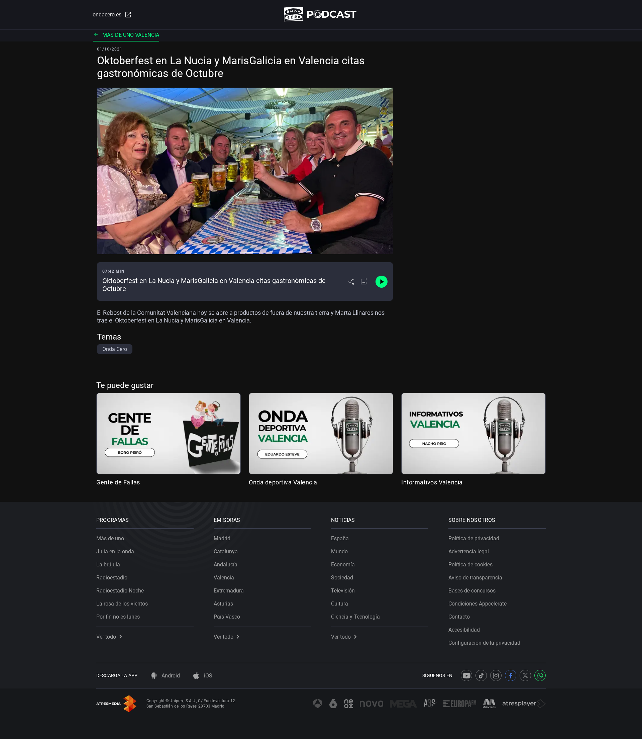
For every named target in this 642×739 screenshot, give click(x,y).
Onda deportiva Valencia (283, 482)
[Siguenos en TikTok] (481, 675)
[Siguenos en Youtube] (466, 675)
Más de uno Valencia (130, 35)
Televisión (343, 590)
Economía (343, 564)
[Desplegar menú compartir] (351, 281)
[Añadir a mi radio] (364, 281)
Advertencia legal (468, 551)
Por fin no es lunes (118, 617)
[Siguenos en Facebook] (510, 675)
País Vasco (227, 617)
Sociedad (342, 577)
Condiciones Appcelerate (477, 604)
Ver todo (106, 637)
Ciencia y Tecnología (355, 617)
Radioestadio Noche (120, 590)
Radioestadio (111, 577)
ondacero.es (107, 14)
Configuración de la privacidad (484, 643)
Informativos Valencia (432, 482)
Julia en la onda (115, 551)
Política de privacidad (473, 538)
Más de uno (110, 538)
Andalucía (225, 564)
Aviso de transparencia (475, 577)
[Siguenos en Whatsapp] (540, 675)
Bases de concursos (472, 590)
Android (170, 675)
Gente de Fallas (118, 482)
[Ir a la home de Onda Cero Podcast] (321, 14)
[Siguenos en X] (525, 675)
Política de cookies (470, 564)
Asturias (223, 604)
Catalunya (226, 551)
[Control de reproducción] (382, 282)
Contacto (459, 617)
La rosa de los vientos (122, 604)
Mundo (339, 551)
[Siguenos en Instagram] (496, 675)
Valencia (224, 577)
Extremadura (229, 590)
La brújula (108, 564)
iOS (207, 675)
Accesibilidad (464, 630)
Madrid (222, 538)
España (340, 538)
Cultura (339, 604)
